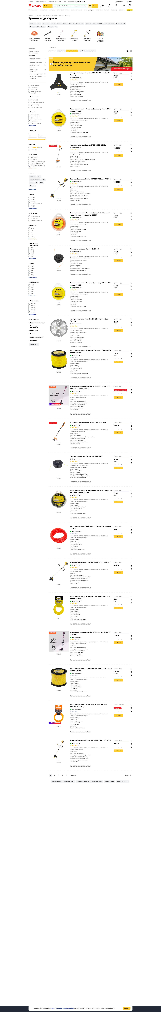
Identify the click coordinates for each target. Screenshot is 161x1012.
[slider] (29, 139)
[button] (55, 2)
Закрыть (126, 1008)
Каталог (48, 6)
